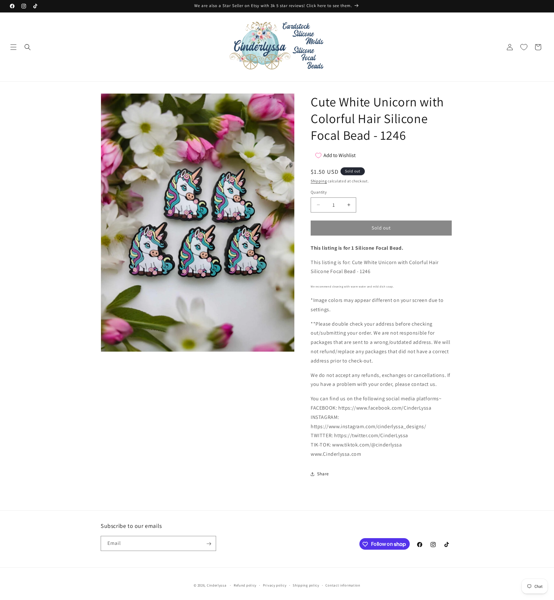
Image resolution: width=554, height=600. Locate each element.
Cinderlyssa (217, 585)
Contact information (342, 585)
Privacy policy (275, 585)
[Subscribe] (209, 543)
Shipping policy (306, 585)
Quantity (319, 192)
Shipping (319, 181)
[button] (13, 47)
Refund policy (245, 585)
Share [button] (323, 474)
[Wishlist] (524, 47)
